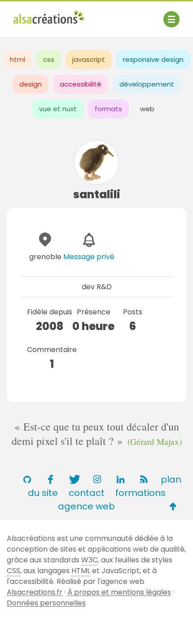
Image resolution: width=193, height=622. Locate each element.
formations (140, 493)
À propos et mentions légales (119, 592)
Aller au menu (37, 14)
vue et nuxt (58, 108)
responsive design (153, 59)
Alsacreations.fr (34, 592)
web (147, 108)
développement (146, 84)
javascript (88, 59)
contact (87, 493)
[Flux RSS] (143, 479)
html (17, 59)
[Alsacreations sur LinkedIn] (120, 479)
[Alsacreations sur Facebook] (50, 479)
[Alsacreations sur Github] (27, 479)
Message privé (88, 257)
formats (108, 108)
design (30, 84)
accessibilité (80, 84)
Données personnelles (46, 603)
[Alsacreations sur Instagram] (97, 479)
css (48, 59)
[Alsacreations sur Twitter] (73, 479)
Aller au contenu (102, 14)
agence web (86, 506)
